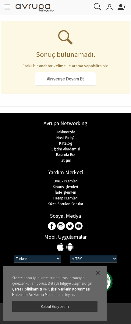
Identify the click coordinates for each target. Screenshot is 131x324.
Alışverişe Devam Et (65, 79)
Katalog (65, 143)
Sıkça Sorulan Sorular (65, 203)
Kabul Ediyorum (55, 306)
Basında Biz (65, 154)
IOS (61, 247)
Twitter (70, 226)
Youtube (78, 226)
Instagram (61, 226)
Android (70, 247)
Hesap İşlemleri (65, 198)
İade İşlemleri (65, 192)
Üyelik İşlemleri (66, 181)
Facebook (52, 226)
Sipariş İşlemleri (65, 186)
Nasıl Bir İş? (65, 137)
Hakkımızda (65, 132)
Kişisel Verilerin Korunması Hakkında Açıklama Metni (51, 292)
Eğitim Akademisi (65, 149)
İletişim (65, 160)
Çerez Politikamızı (27, 289)
